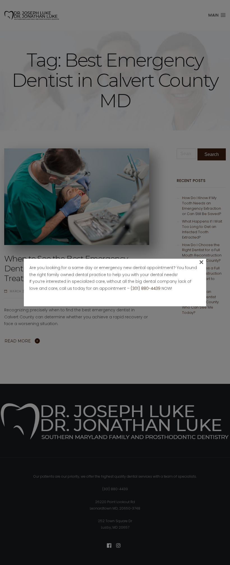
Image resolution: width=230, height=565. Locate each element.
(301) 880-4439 (145, 288)
